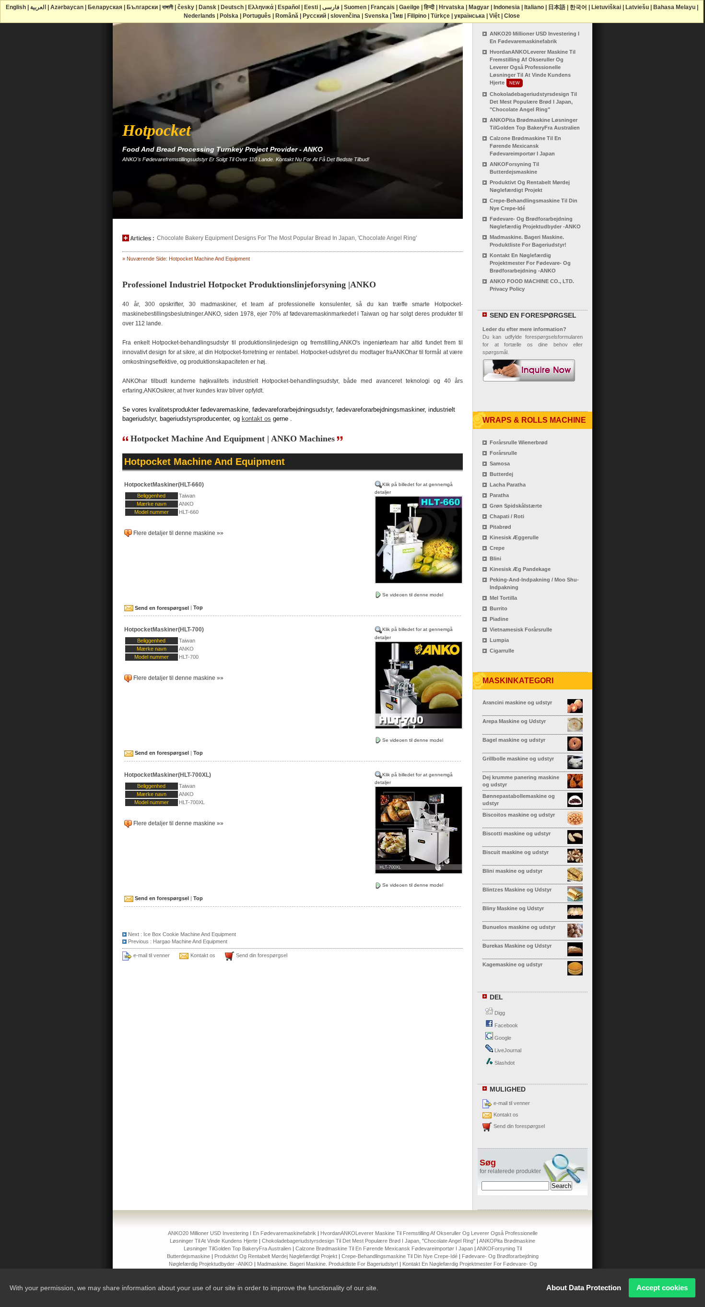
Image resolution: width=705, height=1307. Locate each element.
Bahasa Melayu (674, 7)
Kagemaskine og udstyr (512, 964)
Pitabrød (500, 527)
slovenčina (345, 15)
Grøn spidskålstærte (516, 506)
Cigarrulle (502, 651)
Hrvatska (451, 7)
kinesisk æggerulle (514, 537)
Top (198, 608)
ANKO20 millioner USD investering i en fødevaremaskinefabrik (242, 1233)
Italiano (534, 7)
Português (257, 15)
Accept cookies (662, 1287)
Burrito (498, 608)
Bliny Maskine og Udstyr (513, 908)
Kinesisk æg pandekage (520, 569)
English (16, 7)
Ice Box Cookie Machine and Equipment (189, 934)
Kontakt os (202, 955)
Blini (495, 558)
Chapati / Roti (507, 516)
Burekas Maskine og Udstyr (517, 946)
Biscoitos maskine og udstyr (518, 815)
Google (502, 1038)
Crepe (497, 548)
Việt (494, 15)
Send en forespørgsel (161, 608)
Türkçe (440, 15)
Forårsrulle (503, 453)
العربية (38, 7)
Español (289, 7)
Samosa (500, 463)
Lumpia (499, 640)
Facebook (505, 1025)
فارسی (331, 7)
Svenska (376, 15)
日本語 (556, 7)
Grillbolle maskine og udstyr (518, 758)
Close (512, 15)
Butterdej (501, 474)
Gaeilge (409, 7)
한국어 (578, 7)
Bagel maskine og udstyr (513, 740)
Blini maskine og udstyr (512, 871)
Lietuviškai (606, 7)
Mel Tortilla (503, 598)
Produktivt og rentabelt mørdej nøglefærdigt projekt (275, 1256)
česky (185, 7)
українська (469, 15)
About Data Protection (583, 1287)
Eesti (311, 7)
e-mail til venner (151, 955)
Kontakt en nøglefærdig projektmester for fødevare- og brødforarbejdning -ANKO (530, 262)
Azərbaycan (66, 7)
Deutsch (232, 7)
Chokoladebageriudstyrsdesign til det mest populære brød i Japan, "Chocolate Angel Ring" (533, 101)
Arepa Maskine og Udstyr (514, 721)
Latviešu (637, 7)
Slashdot (504, 1063)
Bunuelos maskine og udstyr (518, 927)
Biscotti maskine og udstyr (516, 833)
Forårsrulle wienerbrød (519, 442)
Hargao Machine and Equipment (190, 941)
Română (286, 15)
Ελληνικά (260, 7)
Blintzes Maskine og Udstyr (517, 889)
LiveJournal (507, 1050)
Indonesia (507, 7)
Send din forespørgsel (261, 955)
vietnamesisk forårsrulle (521, 629)
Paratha (499, 495)
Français (383, 7)
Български (142, 7)
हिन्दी (429, 7)
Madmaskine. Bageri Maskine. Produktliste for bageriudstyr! (327, 1264)
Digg (499, 1013)
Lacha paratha (508, 484)
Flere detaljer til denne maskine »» (178, 533)
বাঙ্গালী (167, 7)
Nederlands (199, 15)
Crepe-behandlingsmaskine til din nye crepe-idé (399, 1256)
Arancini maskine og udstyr (517, 702)
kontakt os (256, 418)
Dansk (207, 7)
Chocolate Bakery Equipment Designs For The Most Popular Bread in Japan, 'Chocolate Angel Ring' (287, 238)
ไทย (398, 15)
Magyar (479, 7)
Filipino (416, 15)
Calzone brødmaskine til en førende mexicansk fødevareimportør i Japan (525, 145)
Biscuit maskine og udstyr (515, 852)
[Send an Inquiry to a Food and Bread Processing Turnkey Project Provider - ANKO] (529, 376)
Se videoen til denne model (412, 594)
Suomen (355, 7)
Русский (314, 15)
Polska (229, 15)
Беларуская (105, 7)
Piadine (499, 619)
